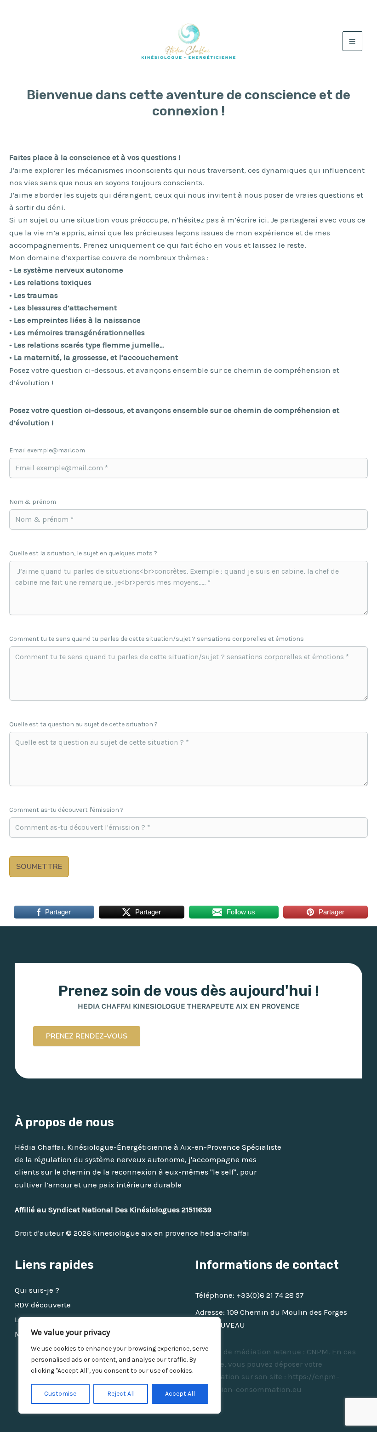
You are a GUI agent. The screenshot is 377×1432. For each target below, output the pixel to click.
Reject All (121, 1394)
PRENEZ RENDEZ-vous (86, 1036)
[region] (119, 1365)
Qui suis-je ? (37, 1290)
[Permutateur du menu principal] (353, 41)
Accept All (180, 1394)
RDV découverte (43, 1304)
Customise (60, 1394)
